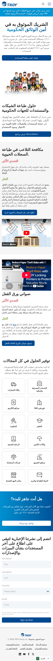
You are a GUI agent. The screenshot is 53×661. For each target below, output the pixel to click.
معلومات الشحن (26, 648)
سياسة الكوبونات (41, 648)
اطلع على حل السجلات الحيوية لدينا (19, 212)
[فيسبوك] (28, 654)
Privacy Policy (27, 613)
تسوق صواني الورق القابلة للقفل (18, 343)
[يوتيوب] (24, 654)
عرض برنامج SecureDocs (26, 134)
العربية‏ (43, 658)
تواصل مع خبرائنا (26, 523)
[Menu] (49, 4)
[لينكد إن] (19, 654)
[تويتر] (33, 654)
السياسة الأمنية (27, 644)
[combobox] (42, 658)
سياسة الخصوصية (13, 644)
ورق (14, 324)
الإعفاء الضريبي (11, 648)
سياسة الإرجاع (41, 644)
